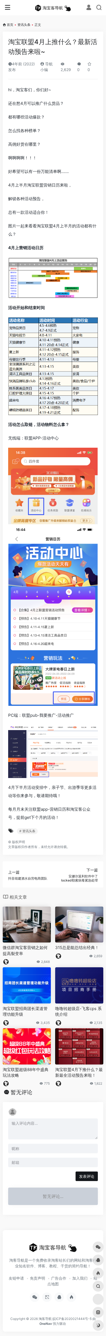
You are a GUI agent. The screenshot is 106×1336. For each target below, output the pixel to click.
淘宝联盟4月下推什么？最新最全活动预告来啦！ (79, 1072)
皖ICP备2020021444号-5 (72, 1319)
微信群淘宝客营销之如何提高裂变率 (25, 950)
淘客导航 (45, 1319)
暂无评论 (21, 1092)
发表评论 (86, 1176)
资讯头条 (23, 25)
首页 (10, 25)
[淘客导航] (53, 7)
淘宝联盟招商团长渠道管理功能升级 (25, 1011)
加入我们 (80, 1278)
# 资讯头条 (27, 831)
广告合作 (58, 1278)
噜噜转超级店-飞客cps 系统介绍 (78, 1011)
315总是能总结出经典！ (77, 947)
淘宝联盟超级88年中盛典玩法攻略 (25, 1072)
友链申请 (16, 1278)
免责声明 (37, 1278)
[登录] (89, 8)
